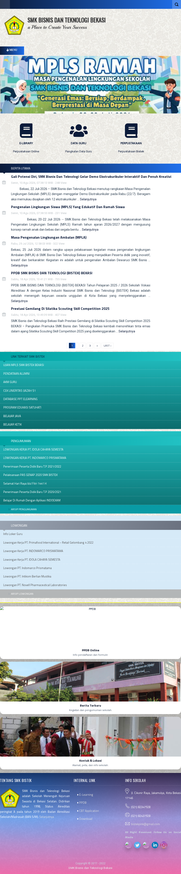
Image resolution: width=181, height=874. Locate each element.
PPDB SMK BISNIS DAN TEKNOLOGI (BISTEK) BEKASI (51, 273)
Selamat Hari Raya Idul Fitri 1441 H (25, 483)
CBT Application (89, 811)
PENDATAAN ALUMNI (16, 373)
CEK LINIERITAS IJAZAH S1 (19, 390)
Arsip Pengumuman (24, 509)
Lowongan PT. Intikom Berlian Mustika (27, 576)
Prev (80, 164)
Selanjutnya (88, 199)
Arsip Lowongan (22, 594)
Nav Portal (5, 4)
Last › (107, 345)
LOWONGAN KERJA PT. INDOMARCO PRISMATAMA (34, 458)
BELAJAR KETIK (12, 424)
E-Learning (86, 794)
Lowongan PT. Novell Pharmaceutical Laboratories (35, 585)
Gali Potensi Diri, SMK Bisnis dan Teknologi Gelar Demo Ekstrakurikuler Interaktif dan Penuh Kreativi (91, 176)
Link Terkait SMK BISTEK (28, 356)
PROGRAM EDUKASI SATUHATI (22, 407)
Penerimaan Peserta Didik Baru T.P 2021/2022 (32, 466)
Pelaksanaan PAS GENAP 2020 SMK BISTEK (30, 475)
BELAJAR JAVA (12, 416)
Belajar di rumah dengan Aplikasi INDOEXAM (31, 500)
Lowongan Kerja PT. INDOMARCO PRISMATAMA (33, 551)
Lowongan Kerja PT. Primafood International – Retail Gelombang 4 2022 (48, 542)
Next (86, 164)
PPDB (83, 802)
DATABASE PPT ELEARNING (20, 399)
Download (85, 818)
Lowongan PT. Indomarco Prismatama (27, 568)
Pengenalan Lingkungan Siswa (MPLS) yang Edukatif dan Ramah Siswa (68, 206)
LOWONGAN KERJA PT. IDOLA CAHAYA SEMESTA (33, 449)
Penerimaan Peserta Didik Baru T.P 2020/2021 (32, 492)
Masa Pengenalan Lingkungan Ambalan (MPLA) (49, 237)
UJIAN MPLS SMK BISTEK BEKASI (23, 365)
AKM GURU (10, 382)
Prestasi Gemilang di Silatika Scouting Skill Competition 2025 (60, 308)
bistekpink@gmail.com (145, 824)
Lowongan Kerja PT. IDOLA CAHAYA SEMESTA (31, 559)
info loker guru (13, 534)
